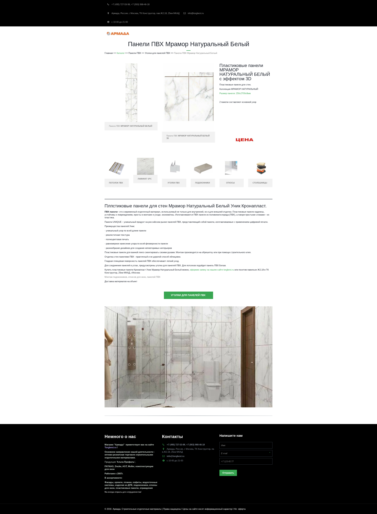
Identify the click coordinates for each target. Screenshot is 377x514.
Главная (152, 33)
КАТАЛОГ (168, 33)
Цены (258, 33)
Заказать (203, 33)
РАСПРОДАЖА (186, 33)
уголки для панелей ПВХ (188, 295)
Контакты (218, 33)
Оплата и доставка (239, 33)
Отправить (228, 473)
